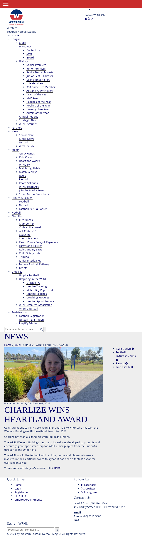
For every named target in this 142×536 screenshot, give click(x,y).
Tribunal (24, 257)
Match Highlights (29, 168)
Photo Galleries (28, 183)
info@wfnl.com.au (93, 512)
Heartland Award (29, 161)
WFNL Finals (26, 146)
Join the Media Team (32, 190)
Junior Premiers (36, 68)
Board (30, 57)
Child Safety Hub (29, 253)
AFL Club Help (27, 231)
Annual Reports (28, 116)
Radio (22, 175)
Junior (17, 345)
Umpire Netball (28, 308)
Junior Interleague (30, 260)
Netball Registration (31, 319)
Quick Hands (27, 153)
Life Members (34, 83)
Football (24, 201)
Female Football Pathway (34, 264)
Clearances (26, 220)
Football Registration (32, 316)
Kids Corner (26, 157)
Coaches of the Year (38, 102)
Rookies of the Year (38, 105)
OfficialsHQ (33, 282)
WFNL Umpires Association (35, 305)
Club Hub (17, 216)
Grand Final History (38, 79)
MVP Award (33, 98)
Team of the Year (37, 94)
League (16, 39)
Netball (23, 142)
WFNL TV (24, 164)
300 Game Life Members (41, 87)
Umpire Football (29, 275)
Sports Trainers (28, 238)
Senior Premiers (36, 65)
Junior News (26, 138)
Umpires (17, 271)
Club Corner (26, 223)
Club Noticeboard (30, 227)
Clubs (22, 42)
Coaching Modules (37, 297)
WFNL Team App (29, 186)
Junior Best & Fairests (39, 76)
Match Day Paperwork (39, 290)
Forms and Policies (30, 246)
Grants (23, 268)
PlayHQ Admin (28, 323)
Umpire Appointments (40, 301)
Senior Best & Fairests (39, 72)
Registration (19, 312)
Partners (17, 127)
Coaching (25, 234)
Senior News (27, 135)
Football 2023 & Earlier (33, 209)
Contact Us (33, 50)
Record (23, 179)
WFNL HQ (25, 46)
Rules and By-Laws (30, 249)
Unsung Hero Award (38, 109)
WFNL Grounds (28, 124)
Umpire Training (36, 286)
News (15, 131)
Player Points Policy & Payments (38, 242)
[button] (6, 4)
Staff (29, 54)
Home (15, 35)
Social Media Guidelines (34, 194)
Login (17, 488)
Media (15, 150)
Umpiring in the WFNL (32, 279)
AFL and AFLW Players (39, 90)
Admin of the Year (37, 113)
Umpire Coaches (36, 294)
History (23, 61)
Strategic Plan (27, 120)
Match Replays (28, 172)
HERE (57, 468)
